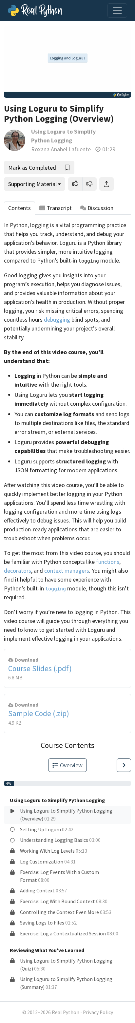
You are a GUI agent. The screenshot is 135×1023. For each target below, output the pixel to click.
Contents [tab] (19, 208)
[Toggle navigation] (117, 10)
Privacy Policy (98, 1012)
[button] (75, 184)
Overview (71, 765)
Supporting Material (32, 184)
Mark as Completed (32, 167)
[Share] (106, 184)
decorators (17, 570)
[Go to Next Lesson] (124, 765)
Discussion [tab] (100, 208)
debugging (57, 319)
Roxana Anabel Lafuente (61, 149)
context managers (66, 570)
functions (107, 561)
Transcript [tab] (59, 208)
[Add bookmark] (67, 167)
